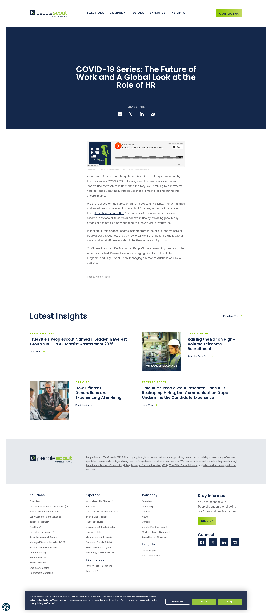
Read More (35, 351)
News (145, 516)
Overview (35, 501)
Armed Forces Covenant (154, 537)
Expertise (157, 13)
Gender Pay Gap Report (154, 527)
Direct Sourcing (38, 552)
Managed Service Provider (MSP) (149, 465)
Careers (146, 521)
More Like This (231, 316)
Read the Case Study (199, 356)
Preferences (177, 601)
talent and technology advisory (219, 465)
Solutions (95, 13)
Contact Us (229, 14)
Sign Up (207, 521)
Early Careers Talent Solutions (45, 516)
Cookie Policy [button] (114, 600)
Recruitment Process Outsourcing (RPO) (108, 465)
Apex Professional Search (43, 537)
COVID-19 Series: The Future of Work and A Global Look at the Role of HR (125, 170)
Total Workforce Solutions (183, 465)
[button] (6, 607)
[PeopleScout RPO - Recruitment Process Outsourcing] (49, 13)
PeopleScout (91, 170)
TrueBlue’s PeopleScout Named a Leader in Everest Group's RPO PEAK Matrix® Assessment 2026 (78, 342)
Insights (178, 13)
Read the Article (83, 405)
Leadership (148, 506)
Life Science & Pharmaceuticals (102, 511)
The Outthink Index (152, 555)
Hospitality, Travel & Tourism (100, 552)
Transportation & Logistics (99, 547)
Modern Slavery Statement (156, 532)
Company (117, 13)
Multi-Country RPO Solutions (44, 511)
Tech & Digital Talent (96, 516)
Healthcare (91, 506)
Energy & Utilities (94, 532)
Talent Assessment (39, 521)
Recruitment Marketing (41, 573)
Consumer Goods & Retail (99, 542)
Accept (230, 601)
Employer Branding (39, 567)
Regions (137, 13)
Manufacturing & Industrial (99, 537)
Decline (204, 601)
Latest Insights (149, 550)
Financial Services (95, 521)
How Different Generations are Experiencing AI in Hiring (99, 392)
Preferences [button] (49, 603)
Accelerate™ (92, 571)
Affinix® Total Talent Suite (99, 565)
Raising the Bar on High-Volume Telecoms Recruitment (211, 344)
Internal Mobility (38, 557)
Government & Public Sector (100, 527)
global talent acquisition (108, 213)
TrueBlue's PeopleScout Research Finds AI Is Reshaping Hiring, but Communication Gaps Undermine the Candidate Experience (185, 392)
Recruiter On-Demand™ (42, 532)
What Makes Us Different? (99, 501)
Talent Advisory (38, 562)
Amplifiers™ (35, 527)
